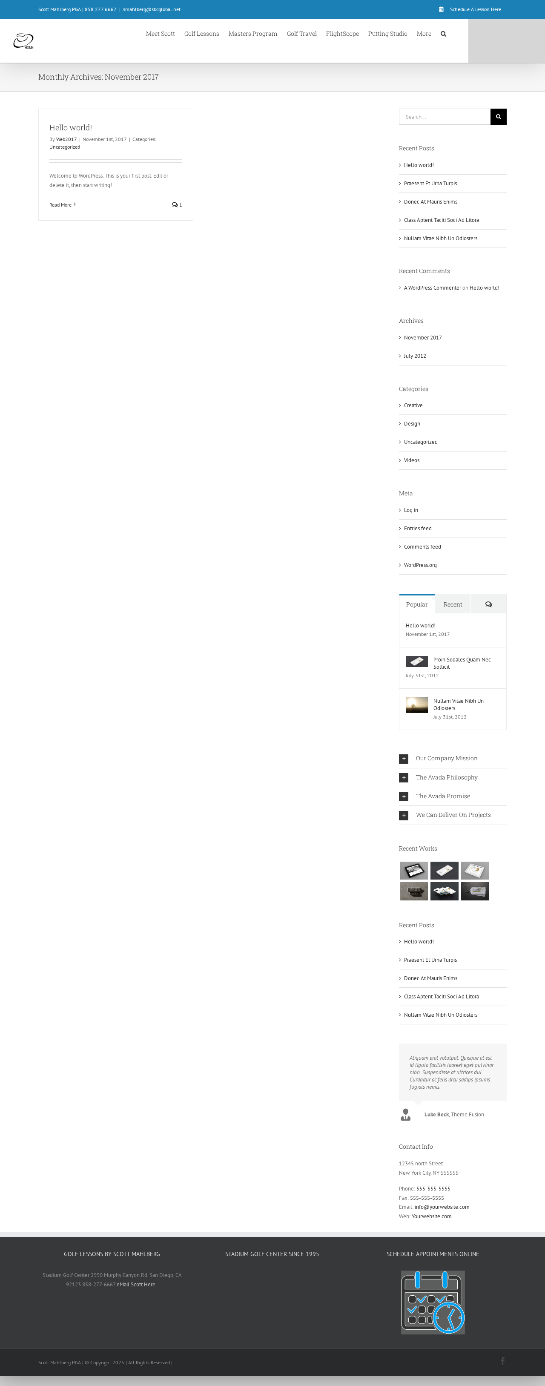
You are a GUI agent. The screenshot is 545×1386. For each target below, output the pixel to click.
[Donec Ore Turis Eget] (413, 870)
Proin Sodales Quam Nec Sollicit (462, 663)
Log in (411, 510)
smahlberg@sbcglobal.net (152, 9)
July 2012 (415, 355)
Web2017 (66, 139)
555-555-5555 (433, 1188)
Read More (60, 204)
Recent (453, 604)
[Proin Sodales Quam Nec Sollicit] (417, 660)
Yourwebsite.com (432, 1216)
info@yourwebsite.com (442, 1207)
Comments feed (422, 546)
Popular (417, 604)
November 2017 (423, 337)
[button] (443, 33)
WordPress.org (420, 565)
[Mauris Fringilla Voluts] (444, 870)
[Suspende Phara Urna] (475, 891)
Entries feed (418, 528)
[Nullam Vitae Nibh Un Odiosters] (417, 701)
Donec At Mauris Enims (430, 201)
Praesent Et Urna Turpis (430, 183)
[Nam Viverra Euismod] (413, 891)
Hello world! (70, 127)
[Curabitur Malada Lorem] (444, 891)
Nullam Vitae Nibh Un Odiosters (440, 238)
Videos (411, 460)
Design (412, 423)
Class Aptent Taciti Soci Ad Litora (441, 220)
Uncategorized (64, 147)
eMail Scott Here (136, 1284)
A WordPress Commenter (432, 287)
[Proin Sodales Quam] (475, 870)
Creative (413, 405)
